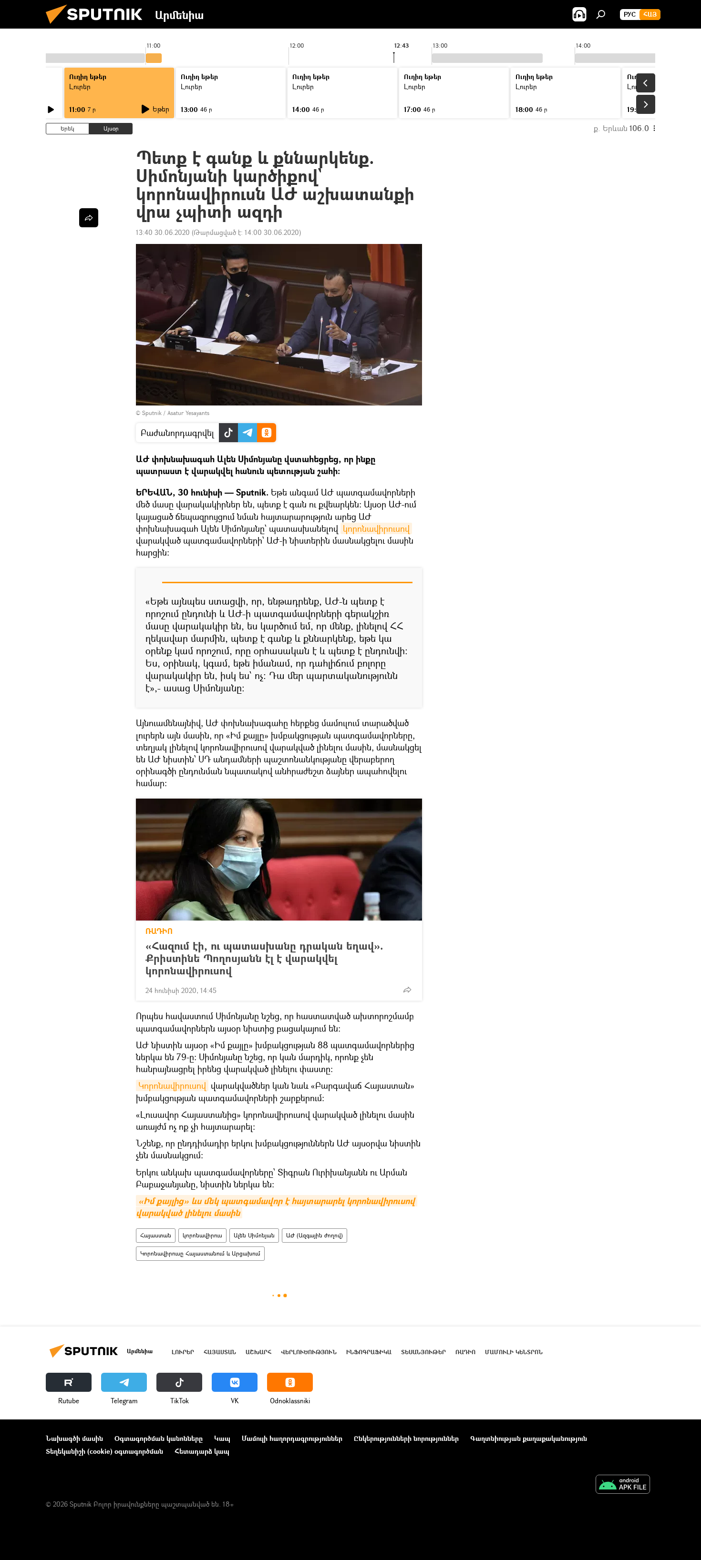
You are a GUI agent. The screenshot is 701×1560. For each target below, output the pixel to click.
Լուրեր (80, 86)
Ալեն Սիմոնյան (254, 1235)
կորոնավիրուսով (376, 528)
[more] (407, 989)
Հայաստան (155, 1235)
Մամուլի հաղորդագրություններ (292, 1438)
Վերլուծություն (309, 1352)
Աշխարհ (258, 1352)
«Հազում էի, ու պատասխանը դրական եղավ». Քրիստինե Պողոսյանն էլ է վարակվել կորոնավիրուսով (264, 958)
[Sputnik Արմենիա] (98, 25)
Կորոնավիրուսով (172, 1085)
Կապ (222, 1438)
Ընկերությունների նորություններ (406, 1438)
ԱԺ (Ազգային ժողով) (314, 1235)
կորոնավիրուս (202, 1235)
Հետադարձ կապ (202, 1451)
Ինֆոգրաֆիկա (369, 1352)
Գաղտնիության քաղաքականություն (528, 1438)
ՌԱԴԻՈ (159, 931)
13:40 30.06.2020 (163, 232)
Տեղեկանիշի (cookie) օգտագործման (104, 1451)
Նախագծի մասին (74, 1438)
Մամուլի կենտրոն (514, 1352)
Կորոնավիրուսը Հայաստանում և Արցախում (200, 1253)
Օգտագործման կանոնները (158, 1438)
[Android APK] (622, 1485)
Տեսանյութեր (423, 1352)
